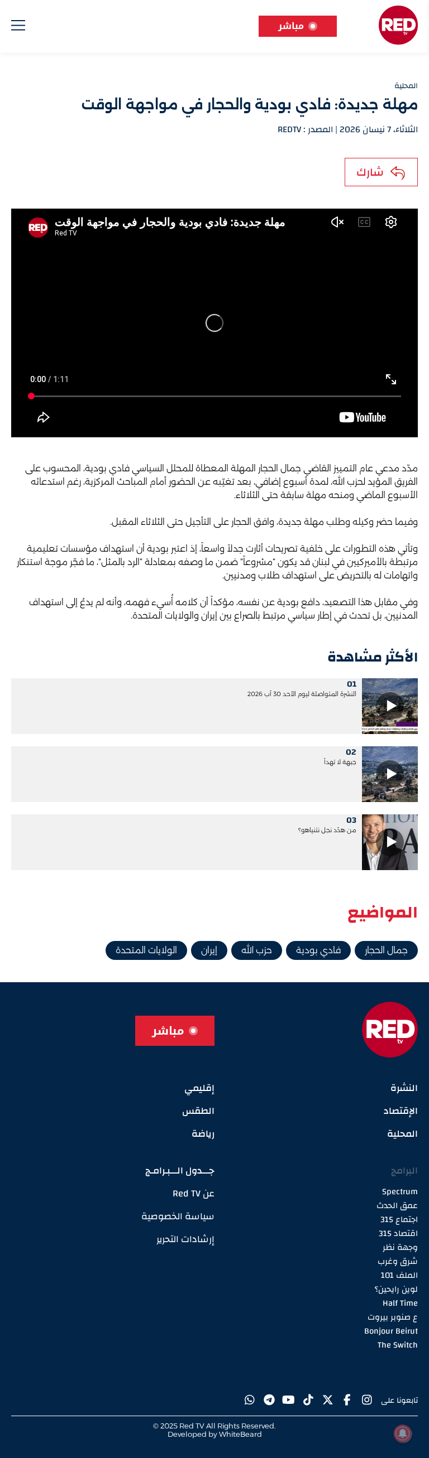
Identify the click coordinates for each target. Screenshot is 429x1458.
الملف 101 (399, 1275)
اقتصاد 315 (398, 1233)
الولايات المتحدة (146, 950)
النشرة (404, 1088)
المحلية (402, 1133)
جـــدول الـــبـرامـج (179, 1170)
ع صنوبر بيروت (393, 1317)
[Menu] (18, 27)
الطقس (198, 1110)
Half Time (400, 1303)
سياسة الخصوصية (177, 1216)
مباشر (291, 26)
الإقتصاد (401, 1110)
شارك (370, 172)
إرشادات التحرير (185, 1239)
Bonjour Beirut (391, 1331)
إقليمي (199, 1088)
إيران (209, 950)
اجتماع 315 (399, 1219)
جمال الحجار (386, 950)
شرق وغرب (398, 1261)
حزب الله (256, 950)
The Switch (398, 1345)
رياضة (203, 1133)
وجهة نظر (400, 1247)
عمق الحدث (397, 1205)
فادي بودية (318, 950)
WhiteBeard (240, 1434)
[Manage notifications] (403, 1433)
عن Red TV (193, 1193)
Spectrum (400, 1191)
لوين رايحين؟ (396, 1289)
